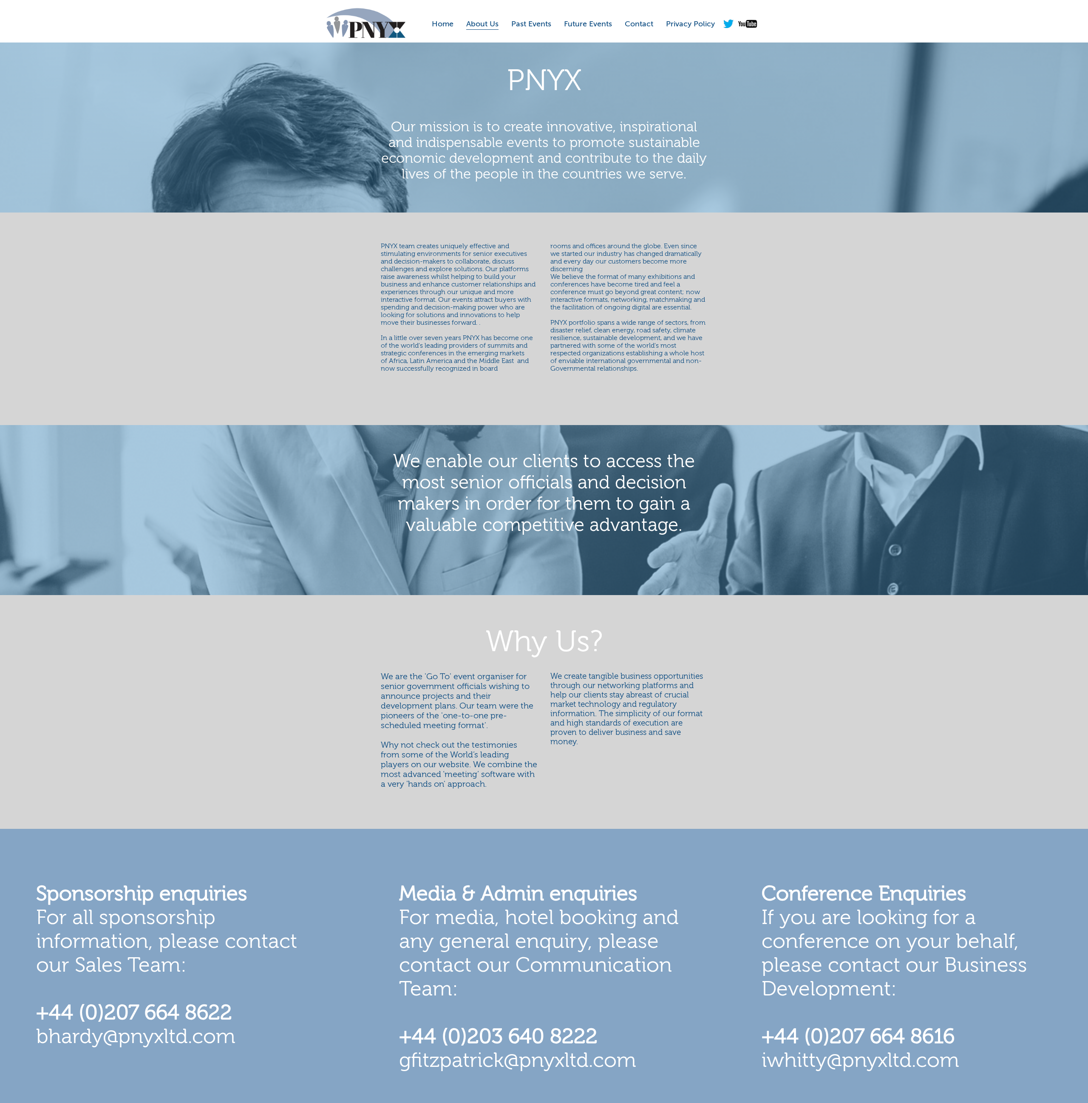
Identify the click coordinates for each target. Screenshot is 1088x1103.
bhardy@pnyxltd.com (135, 1037)
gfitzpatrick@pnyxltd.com (517, 1060)
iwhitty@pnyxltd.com (860, 1060)
